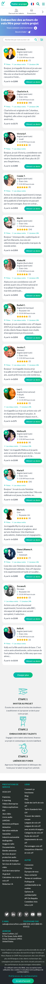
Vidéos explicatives (10, 807)
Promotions (31, 13)
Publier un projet (19, 4)
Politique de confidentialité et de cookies (33, 884)
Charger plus (23, 675)
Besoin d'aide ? (21, 32)
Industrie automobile (10, 837)
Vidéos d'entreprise (10, 804)
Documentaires (8, 847)
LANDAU (6, 820)
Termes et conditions (33, 878)
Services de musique (10, 860)
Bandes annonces (9, 850)
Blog (26, 796)
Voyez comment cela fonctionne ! (20, 28)
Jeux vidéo (6, 814)
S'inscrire (28, 868)
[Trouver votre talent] (37, 4)
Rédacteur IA (7, 884)
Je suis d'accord (23, 981)
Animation (6, 827)
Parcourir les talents (16, 13)
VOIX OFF (6, 792)
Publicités (6, 797)
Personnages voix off (33, 846)
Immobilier (6, 834)
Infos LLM (29, 905)
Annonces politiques (10, 824)
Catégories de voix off (34, 833)
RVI (3, 810)
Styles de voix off (32, 836)
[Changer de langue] (32, 4)
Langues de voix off (33, 823)
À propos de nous (32, 871)
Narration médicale (10, 830)
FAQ (26, 799)
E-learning (6, 800)
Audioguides (7, 840)
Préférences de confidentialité (23, 976)
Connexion (29, 865)
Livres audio (7, 817)
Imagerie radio (8, 844)
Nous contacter (31, 875)
